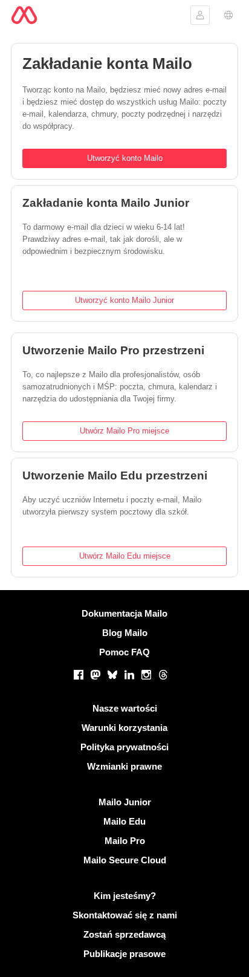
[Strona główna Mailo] (24, 15)
